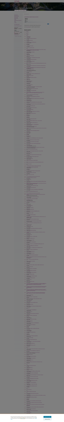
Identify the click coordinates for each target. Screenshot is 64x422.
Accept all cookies (47, 416)
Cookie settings (22, 418)
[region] (32, 418)
